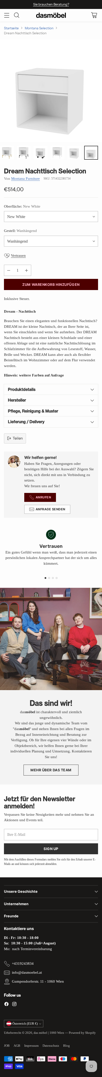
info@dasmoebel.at (27, 972)
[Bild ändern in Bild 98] (41, 153)
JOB (7, 1045)
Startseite (11, 28)
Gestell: (20, 231)
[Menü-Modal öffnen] (6, 15)
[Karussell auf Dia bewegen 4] (56, 578)
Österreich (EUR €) (25, 1023)
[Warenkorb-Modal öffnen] (94, 15)
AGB (17, 1045)
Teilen (18, 438)
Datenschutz (51, 1045)
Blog (66, 1045)
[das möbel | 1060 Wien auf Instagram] (14, 1005)
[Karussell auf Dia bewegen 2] (49, 578)
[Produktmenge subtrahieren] (8, 270)
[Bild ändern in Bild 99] (57, 153)
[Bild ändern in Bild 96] (7, 153)
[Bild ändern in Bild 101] (91, 153)
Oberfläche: (22, 206)
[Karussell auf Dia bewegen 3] (53, 578)
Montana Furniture (25, 179)
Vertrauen (18, 256)
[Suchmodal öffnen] (16, 15)
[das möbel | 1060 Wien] (51, 15)
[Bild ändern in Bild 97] (24, 153)
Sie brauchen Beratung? (51, 4)
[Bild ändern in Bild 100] (74, 153)
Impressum (31, 1045)
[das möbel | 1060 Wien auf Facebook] (6, 1005)
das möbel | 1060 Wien (49, 1033)
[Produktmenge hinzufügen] (26, 270)
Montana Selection (39, 28)
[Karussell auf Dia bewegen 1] (45, 578)
